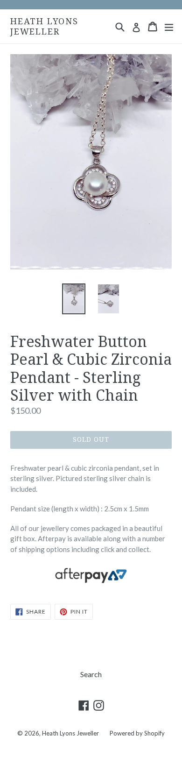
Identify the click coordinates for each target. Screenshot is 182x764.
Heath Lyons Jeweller (44, 26)
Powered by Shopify (137, 733)
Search (91, 674)
